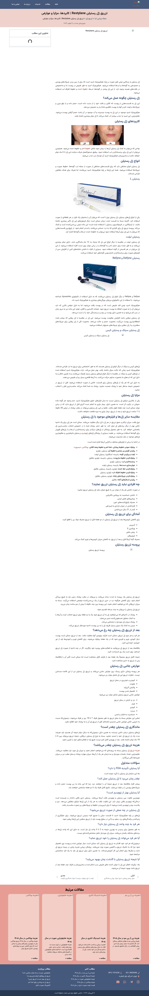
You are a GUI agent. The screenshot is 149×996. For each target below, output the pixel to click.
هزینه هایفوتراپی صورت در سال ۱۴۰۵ (83, 979)
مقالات (47, 4)
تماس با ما (15, 4)
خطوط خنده (83, 89)
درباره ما (27, 4)
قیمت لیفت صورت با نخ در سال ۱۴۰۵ (83, 985)
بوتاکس (85, 447)
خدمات (37, 4)
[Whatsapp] (124, 981)
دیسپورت (77, 447)
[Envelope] (117, 981)
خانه (56, 4)
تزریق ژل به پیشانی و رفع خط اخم (39, 982)
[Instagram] (138, 981)
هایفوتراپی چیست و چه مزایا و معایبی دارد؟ (36, 973)
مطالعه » (136, 958)
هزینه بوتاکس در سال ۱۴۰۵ (26, 938)
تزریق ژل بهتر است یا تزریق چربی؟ (39, 979)
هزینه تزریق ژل (134, 750)
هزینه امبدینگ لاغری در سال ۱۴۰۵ (84, 976)
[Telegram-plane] (131, 981)
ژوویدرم (85, 433)
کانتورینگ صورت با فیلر (43, 985)
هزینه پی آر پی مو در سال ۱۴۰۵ (126, 938)
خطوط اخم (86, 148)
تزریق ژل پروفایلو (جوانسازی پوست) (38, 976)
